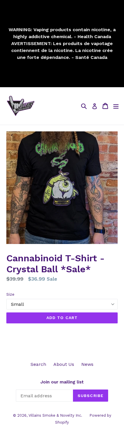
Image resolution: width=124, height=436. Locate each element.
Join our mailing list (62, 382)
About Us (63, 364)
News (87, 364)
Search (38, 364)
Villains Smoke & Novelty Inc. (55, 415)
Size (10, 294)
